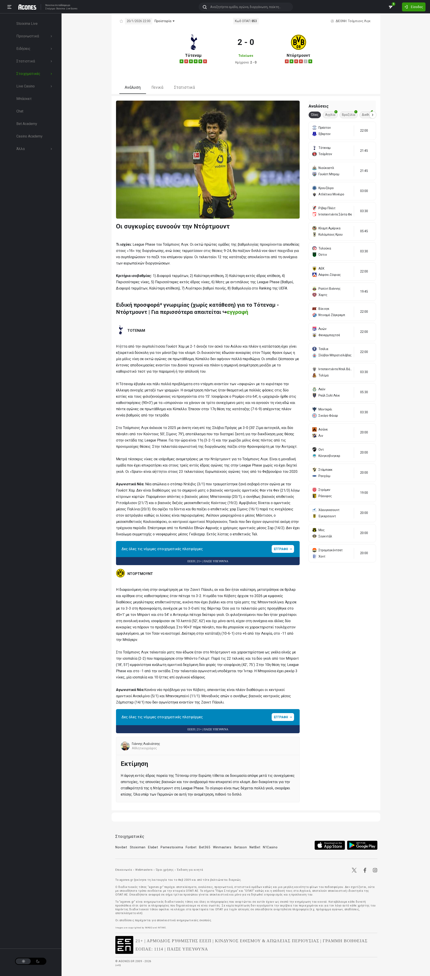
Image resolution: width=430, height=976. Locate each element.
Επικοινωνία (123, 869)
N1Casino (270, 847)
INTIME (162, 927)
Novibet (121, 847)
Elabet (153, 847)
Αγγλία (331, 114)
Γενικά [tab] (157, 87)
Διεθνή (368, 114)
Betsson (240, 847)
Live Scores (71, 9)
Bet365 (204, 847)
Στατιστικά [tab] (184, 87)
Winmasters (222, 847)
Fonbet (191, 847)
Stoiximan (138, 847)
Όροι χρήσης (165, 869)
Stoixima (49, 5)
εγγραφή (237, 312)
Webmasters (144, 869)
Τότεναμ (193, 55)
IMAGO (149, 927)
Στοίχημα (50, 9)
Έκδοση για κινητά (190, 869)
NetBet (254, 847)
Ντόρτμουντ (298, 55)
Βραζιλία (349, 114)
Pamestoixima (172, 847)
